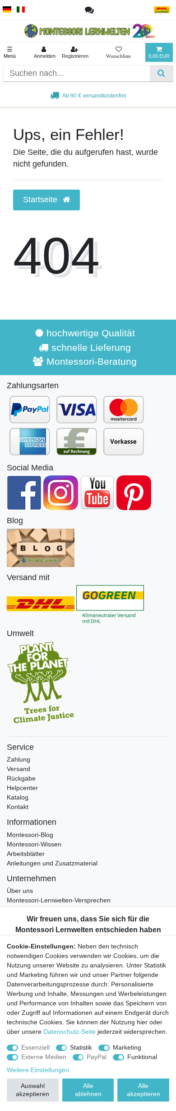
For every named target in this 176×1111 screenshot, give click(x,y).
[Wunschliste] (118, 52)
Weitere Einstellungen (38, 1070)
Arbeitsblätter (26, 853)
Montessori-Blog (30, 834)
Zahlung (18, 759)
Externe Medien (43, 1056)
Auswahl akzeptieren (32, 1089)
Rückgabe (21, 778)
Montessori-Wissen (34, 844)
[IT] (21, 9)
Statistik (81, 1047)
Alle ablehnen (88, 1089)
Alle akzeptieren (143, 1089)
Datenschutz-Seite (69, 1031)
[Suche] (161, 73)
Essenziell (35, 1047)
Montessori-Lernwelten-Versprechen (59, 900)
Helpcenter (22, 787)
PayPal (97, 1056)
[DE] (7, 9)
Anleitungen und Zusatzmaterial (52, 863)
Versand (18, 768)
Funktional (142, 1056)
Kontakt (17, 806)
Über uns (20, 890)
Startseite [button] (41, 199)
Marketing (127, 1047)
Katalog (17, 797)
